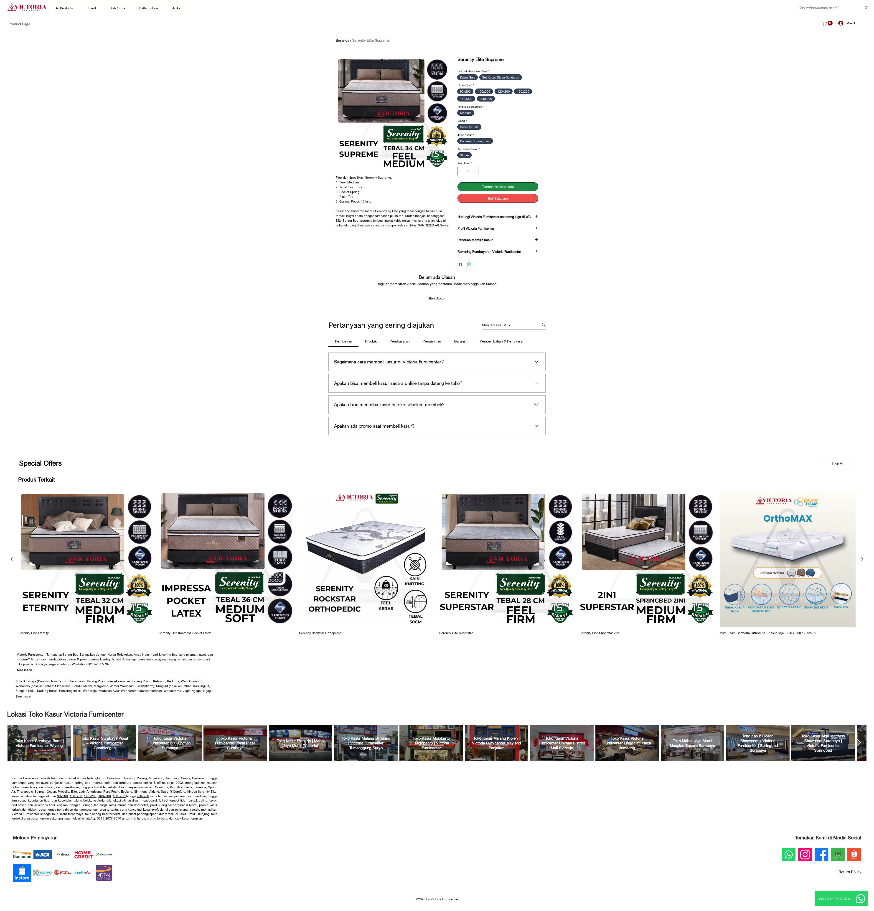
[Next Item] (858, 743)
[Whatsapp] (860, 898)
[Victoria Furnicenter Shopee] (854, 854)
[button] (66, 8)
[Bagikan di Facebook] (460, 264)
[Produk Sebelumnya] (12, 559)
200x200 (143, 796)
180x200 (119, 796)
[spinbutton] (468, 171)
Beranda (342, 40)
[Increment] (475, 171)
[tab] (343, 341)
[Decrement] (461, 171)
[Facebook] (821, 854)
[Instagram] (805, 854)
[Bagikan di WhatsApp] (469, 264)
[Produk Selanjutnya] (862, 559)
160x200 (104, 796)
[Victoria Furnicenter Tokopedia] (838, 854)
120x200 (90, 796)
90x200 (62, 796)
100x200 (76, 796)
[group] (437, 563)
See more (24, 670)
